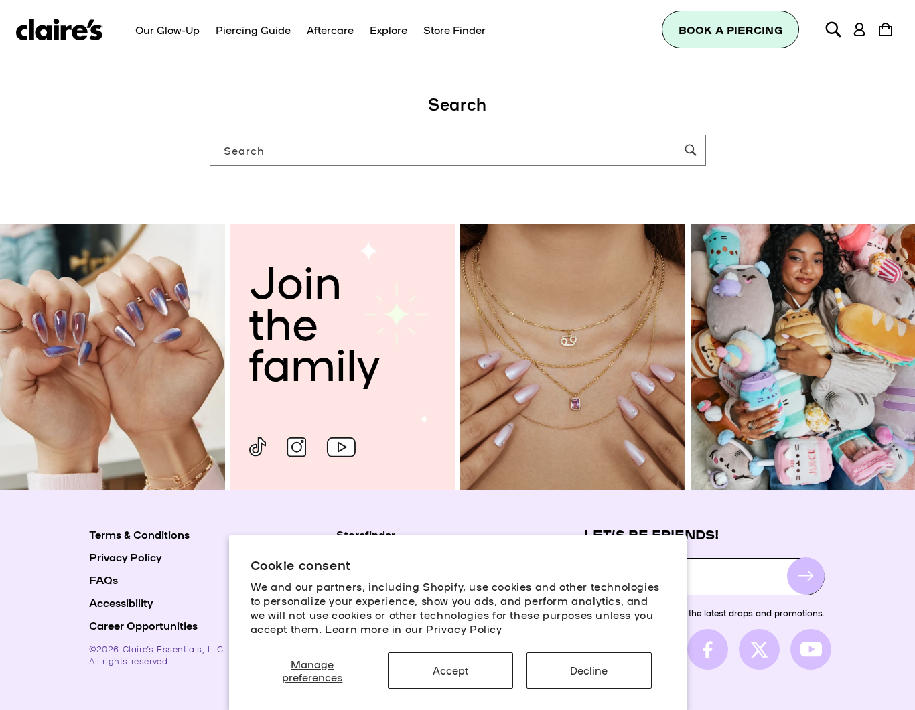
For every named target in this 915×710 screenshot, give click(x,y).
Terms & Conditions (139, 533)
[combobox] (457, 150)
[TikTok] (258, 447)
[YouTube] (341, 447)
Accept (450, 669)
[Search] (690, 150)
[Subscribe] (806, 576)
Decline (589, 669)
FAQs (103, 579)
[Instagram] (296, 447)
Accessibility (121, 602)
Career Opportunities (143, 625)
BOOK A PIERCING (731, 30)
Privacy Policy (464, 628)
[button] (833, 29)
